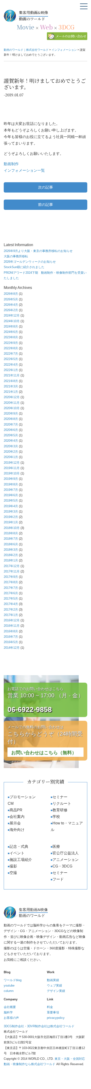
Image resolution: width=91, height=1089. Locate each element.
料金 (50, 1007)
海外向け (17, 830)
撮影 (13, 866)
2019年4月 (11, 506)
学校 (56, 817)
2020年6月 (11, 430)
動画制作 (11, 164)
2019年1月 (11, 522)
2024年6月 (11, 332)
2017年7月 (11, 588)
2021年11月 (12, 375)
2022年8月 (11, 348)
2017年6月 (11, 593)
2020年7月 (11, 424)
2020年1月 (11, 457)
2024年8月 (11, 326)
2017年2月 (11, 609)
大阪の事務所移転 (16, 256)
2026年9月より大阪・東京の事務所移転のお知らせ (38, 251)
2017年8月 (11, 582)
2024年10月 (12, 321)
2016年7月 (11, 636)
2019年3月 (11, 511)
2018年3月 (11, 549)
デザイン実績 (56, 991)
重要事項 (53, 1012)
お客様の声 (11, 1018)
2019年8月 (11, 484)
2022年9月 (11, 343)
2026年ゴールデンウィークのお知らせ (30, 261)
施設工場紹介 (21, 860)
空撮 (13, 873)
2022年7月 (11, 353)
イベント (17, 853)
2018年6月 (11, 544)
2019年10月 (12, 473)
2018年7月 (11, 538)
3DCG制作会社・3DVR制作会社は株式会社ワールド (39, 1026)
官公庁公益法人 (65, 853)
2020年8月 (11, 419)
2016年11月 (12, 625)
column (9, 991)
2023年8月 (11, 337)
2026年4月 (11, 304)
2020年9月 (11, 413)
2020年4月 (11, 440)
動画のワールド (33, 16)
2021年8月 (11, 381)
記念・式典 (19, 847)
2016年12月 (12, 620)
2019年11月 (12, 468)
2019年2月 (11, 517)
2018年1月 (11, 560)
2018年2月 (11, 555)
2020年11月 (12, 402)
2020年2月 (11, 451)
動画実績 (53, 980)
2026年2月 (11, 310)
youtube (9, 985)
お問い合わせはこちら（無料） (44, 752)
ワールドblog (12, 980)
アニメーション (65, 860)
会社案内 (17, 817)
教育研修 (59, 810)
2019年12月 (12, 462)
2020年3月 (11, 446)
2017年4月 (11, 604)
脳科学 (8, 1012)
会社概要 (10, 1007)
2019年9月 (11, 479)
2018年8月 (11, 533)
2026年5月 (11, 299)
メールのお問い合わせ (71, 36)
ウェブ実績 (54, 985)
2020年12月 (12, 397)
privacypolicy (56, 1018)
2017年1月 (11, 615)
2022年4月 (11, 364)
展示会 (15, 823)
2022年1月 (11, 370)
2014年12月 (12, 647)
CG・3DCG (62, 866)
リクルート (61, 803)
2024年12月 (12, 315)
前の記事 (45, 205)
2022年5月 (11, 359)
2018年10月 (12, 528)
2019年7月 (11, 490)
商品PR (16, 810)
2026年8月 (11, 293)
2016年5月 (11, 642)
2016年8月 (11, 631)
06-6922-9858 (29, 709)
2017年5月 (11, 598)
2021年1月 (11, 391)
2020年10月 (12, 408)
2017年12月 (12, 566)
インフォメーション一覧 (24, 170)
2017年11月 (12, 571)
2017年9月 (11, 577)
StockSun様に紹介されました (24, 267)
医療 (56, 847)
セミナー (59, 797)
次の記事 (45, 187)
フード (58, 879)
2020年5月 (11, 435)
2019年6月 (11, 495)
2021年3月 (11, 386)
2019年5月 (11, 500)
